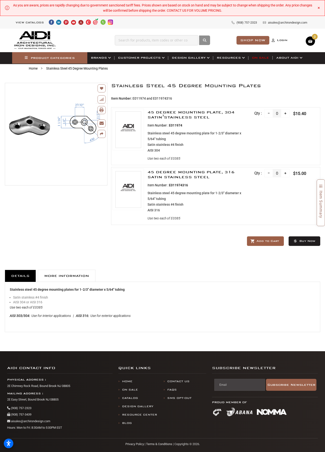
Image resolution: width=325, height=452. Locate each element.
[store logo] (35, 40)
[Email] (102, 123)
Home (33, 68)
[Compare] (102, 99)
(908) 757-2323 (20, 408)
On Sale (130, 389)
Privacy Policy (134, 444)
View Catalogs (30, 22)
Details (20, 276)
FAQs (172, 389)
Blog (127, 423)
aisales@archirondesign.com (30, 421)
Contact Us (178, 381)
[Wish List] (102, 88)
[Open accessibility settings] (8, 443)
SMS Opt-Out (179, 398)
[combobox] (156, 40)
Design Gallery (137, 406)
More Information (66, 276)
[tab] (20, 276)
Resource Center (139, 414)
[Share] (102, 134)
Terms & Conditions (159, 444)
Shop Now (253, 40)
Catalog (130, 398)
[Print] (102, 110)
